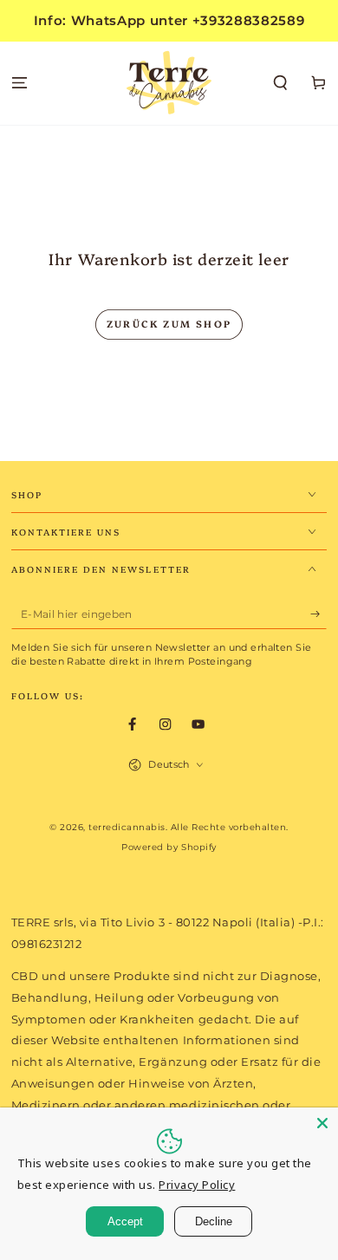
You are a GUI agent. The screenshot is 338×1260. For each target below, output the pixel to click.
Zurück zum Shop (169, 323)
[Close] (322, 1123)
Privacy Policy (197, 1184)
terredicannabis (127, 827)
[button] (281, 83)
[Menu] (19, 83)
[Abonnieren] (319, 614)
